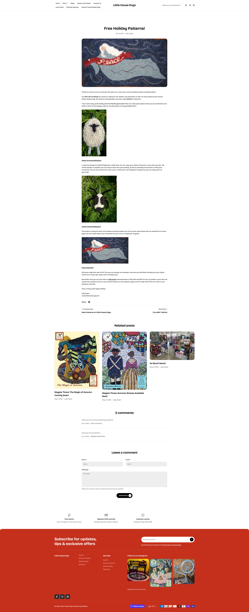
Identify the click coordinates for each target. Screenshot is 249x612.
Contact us (97, 3)
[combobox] (175, 5)
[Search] (186, 5)
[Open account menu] (190, 5)
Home (58, 3)
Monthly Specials (72, 7)
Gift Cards (112, 279)
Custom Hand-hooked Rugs (90, 7)
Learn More (60, 7)
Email (128, 460)
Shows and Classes (84, 3)
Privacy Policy (176, 545)
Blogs (73, 3)
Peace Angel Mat (87, 268)
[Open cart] (194, 5)
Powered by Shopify (80, 606)
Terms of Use (166, 545)
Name (84, 460)
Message (85, 469)
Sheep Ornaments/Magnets (91, 160)
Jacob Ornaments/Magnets (91, 227)
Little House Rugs (124, 5)
